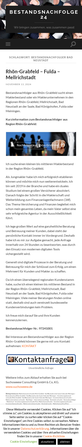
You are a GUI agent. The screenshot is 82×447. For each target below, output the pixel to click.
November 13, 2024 (18, 84)
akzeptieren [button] (47, 441)
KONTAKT (29, 346)
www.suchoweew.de (19, 386)
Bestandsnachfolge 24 (44, 14)
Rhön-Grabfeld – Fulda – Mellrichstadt (33, 74)
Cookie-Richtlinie (54, 436)
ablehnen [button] (65, 441)
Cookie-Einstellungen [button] (23, 441)
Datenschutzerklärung (35, 428)
